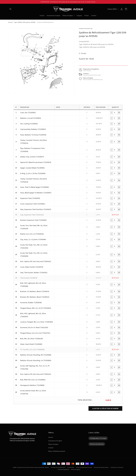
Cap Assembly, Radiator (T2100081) (33, 129)
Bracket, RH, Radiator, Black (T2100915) (34, 297)
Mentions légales (75, 469)
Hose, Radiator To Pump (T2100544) (33, 135)
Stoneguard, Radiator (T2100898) (32, 385)
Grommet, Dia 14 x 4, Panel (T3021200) (34, 327)
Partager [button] (83, 53)
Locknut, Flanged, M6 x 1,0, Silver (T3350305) (36, 322)
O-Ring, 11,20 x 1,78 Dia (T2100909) (32, 173)
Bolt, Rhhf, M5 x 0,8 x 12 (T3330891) (33, 380)
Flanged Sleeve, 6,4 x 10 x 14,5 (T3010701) (35, 333)
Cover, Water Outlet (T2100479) (31, 267)
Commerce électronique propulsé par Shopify (37, 467)
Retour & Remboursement (56, 451)
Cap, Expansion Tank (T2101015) (32, 215)
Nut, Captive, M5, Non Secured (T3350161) (35, 261)
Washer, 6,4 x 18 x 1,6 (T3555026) (32, 234)
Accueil (10, 22)
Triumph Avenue (21, 467)
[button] (10, 9)
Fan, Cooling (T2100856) (29, 124)
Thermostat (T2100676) (28, 278)
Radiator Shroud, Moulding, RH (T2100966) (35, 355)
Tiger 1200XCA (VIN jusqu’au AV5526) (24, 22)
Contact (50, 448)
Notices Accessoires (97, 444)
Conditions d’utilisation (117, 467)
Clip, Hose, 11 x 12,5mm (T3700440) (33, 239)
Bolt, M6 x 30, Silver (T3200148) (31, 338)
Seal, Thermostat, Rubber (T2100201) (33, 272)
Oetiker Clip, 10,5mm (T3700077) (32, 157)
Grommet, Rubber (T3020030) (31, 302)
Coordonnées (70, 467)
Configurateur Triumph (98, 438)
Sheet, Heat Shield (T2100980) (31, 344)
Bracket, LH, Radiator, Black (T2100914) (34, 291)
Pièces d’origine (53, 444)
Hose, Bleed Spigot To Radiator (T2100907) (35, 193)
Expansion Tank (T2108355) (30, 198)
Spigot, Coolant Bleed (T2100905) (32, 168)
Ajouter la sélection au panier (105, 408)
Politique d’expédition (63, 469)
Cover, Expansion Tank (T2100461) (32, 204)
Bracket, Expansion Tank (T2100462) (33, 220)
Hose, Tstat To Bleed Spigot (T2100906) (34, 187)
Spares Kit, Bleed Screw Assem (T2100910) (35, 162)
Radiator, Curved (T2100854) (30, 118)
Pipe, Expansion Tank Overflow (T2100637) (35, 209)
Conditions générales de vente (84, 467)
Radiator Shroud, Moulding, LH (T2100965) (35, 360)
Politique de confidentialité (58, 467)
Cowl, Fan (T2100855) (28, 112)
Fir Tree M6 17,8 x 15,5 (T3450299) (32, 349)
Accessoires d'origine (55, 441)
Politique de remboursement (101, 467)
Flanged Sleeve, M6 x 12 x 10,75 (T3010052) (35, 308)
